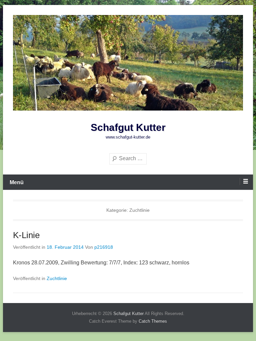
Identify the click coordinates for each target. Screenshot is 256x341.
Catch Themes (153, 321)
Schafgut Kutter (128, 127)
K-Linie (26, 235)
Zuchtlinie (57, 278)
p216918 (103, 247)
